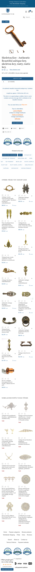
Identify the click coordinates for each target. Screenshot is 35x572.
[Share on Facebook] (3, 195)
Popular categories (14, 532)
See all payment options (20, 567)
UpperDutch (18, 558)
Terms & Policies (11, 542)
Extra (23, 535)
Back (6, 21)
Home (5, 532)
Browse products (27, 532)
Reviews (29, 535)
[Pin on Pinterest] (8, 195)
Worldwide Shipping (9, 535)
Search (10, 539)
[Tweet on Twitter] (6, 195)
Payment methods (23, 542)
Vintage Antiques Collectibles (17, 3)
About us (16, 539)
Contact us (24, 539)
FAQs (18, 535)
